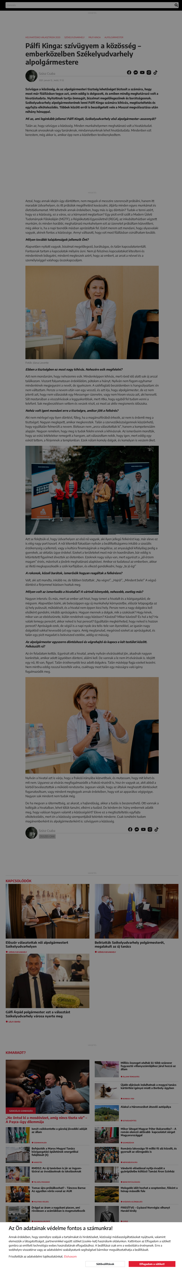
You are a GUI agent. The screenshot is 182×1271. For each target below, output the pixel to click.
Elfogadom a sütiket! (152, 1264)
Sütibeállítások (105, 1264)
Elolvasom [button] (70, 1256)
